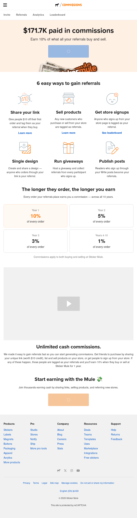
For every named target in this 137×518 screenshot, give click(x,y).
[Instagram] (71, 470)
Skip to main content (3, 3)
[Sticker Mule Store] (58, 470)
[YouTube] (78, 470)
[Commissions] (72, 5)
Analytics (38, 14)
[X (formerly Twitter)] (65, 470)
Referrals (21, 14)
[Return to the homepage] (57, 5)
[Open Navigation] (5, 5)
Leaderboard (57, 14)
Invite (7, 14)
